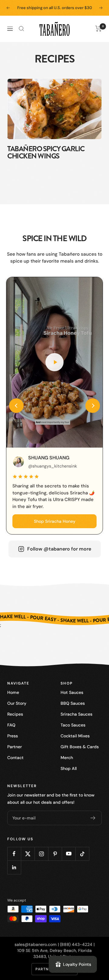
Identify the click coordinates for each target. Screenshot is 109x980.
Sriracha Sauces (76, 714)
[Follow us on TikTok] (82, 853)
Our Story (16, 703)
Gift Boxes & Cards (80, 746)
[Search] (21, 28)
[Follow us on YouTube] (68, 853)
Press (12, 736)
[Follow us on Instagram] (41, 853)
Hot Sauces (72, 692)
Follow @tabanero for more (59, 549)
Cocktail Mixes (75, 736)
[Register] (93, 818)
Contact (15, 757)
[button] (16, 405)
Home (13, 692)
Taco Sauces (73, 725)
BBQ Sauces (73, 703)
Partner (14, 746)
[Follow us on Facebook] (14, 853)
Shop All (69, 768)
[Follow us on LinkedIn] (14, 867)
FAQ (11, 725)
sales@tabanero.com (36, 944)
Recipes (15, 714)
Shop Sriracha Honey (54, 521)
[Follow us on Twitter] (28, 853)
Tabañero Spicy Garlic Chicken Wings (45, 152)
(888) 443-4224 (76, 944)
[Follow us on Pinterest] (55, 853)
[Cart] (98, 29)
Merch (67, 757)
